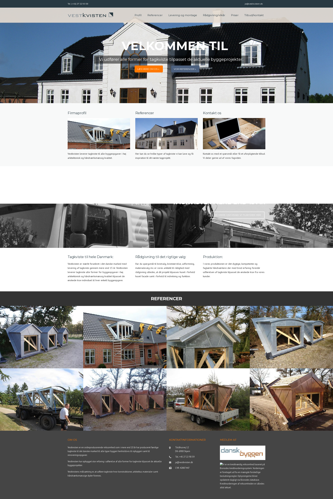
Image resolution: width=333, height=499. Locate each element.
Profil (138, 15)
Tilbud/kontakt (254, 15)
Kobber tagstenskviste (271, 417)
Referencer (155, 15)
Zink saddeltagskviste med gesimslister (201, 355)
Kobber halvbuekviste (187, 417)
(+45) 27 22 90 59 (79, 3)
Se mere (12, 367)
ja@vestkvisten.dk (254, 3)
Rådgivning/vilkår (214, 15)
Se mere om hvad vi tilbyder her (238, 215)
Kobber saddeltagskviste (106, 417)
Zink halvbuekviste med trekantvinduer (34, 417)
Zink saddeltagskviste (21, 355)
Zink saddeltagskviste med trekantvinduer (121, 355)
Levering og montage (182, 15)
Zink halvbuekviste (268, 355)
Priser (234, 15)
